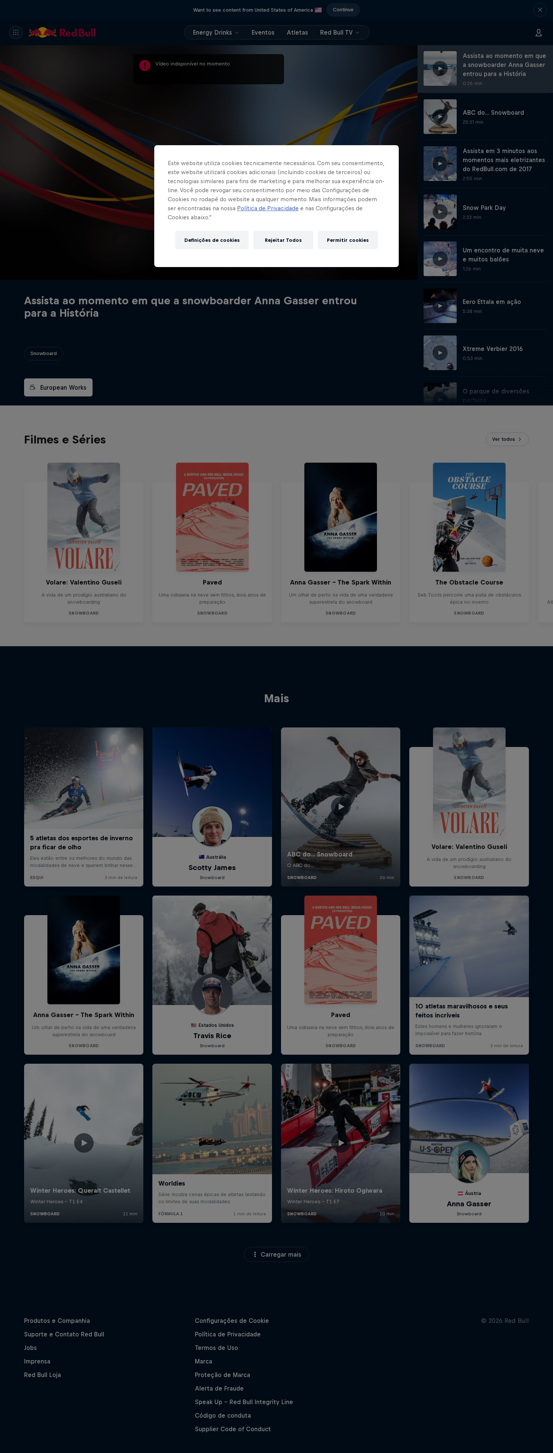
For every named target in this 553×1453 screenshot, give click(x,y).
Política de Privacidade (268, 208)
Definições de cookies (212, 240)
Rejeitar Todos (283, 240)
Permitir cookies (348, 240)
